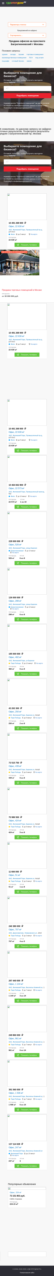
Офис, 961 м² (15, 1038)
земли (29, 61)
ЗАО (10, 230)
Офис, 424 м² (15, 821)
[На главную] (19, 2)
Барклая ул (30, 715)
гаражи (21, 54)
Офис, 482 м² (15, 657)
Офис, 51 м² (14, 875)
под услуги (39, 58)
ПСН (31, 58)
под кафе (5, 61)
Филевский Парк (19, 230)
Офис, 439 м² (15, 766)
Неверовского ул (31, 933)
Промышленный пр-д (34, 230)
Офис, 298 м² (15, 601)
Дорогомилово (18, 933)
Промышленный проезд (35, 492)
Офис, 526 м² (15, 545)
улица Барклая (31, 548)
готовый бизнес (18, 61)
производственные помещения (14, 58)
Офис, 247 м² (15, 1147)
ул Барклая (30, 661)
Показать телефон (29, 245)
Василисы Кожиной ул (34, 987)
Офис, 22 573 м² (16, 488)
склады (13, 54)
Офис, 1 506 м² (16, 1093)
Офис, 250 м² (15, 712)
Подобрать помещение (28, 95)
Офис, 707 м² (15, 929)
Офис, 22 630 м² (16, 226)
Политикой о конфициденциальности (18, 108)
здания (5, 54)
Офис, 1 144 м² (16, 984)
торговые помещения (34, 54)
